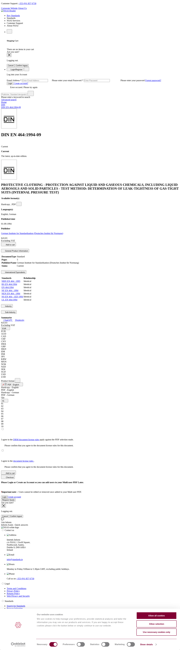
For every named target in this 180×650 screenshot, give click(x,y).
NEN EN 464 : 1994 (11, 293)
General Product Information (16, 251)
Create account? (20, 83)
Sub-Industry (9, 312)
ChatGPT (8, 320)
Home (4, 102)
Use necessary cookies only (156, 632)
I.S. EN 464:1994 (9, 300)
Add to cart (10, 245)
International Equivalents (14, 272)
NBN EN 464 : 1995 (11, 281)
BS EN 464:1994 (9, 284)
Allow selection (156, 624)
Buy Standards (13, 15)
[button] (5, 328)
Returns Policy (13, 593)
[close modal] (9, 55)
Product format (8, 381)
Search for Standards (16, 606)
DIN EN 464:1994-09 (11, 107)
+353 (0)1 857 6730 (27, 3)
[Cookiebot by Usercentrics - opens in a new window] (18, 644)
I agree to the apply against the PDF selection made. (37, 439)
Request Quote (8, 500)
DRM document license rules (26, 439)
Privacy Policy (13, 591)
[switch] (81, 644)
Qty (2, 397)
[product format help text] (17, 380)
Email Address (40, 80)
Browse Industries (15, 608)
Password (109, 80)
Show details (146, 644)
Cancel (11, 65)
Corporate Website (9, 8)
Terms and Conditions (16, 588)
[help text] (19, 204)
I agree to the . (17, 461)
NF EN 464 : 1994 (10, 290)
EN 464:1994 (8, 287)
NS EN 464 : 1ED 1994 (12, 296)
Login (10, 83)
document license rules (23, 461)
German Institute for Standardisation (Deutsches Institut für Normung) (32, 233)
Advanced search (8, 99)
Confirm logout (22, 65)
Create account (14, 497)
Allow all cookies (156, 615)
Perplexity (19, 320)
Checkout (9, 477)
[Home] (8, 11)
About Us (22, 8)
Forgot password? (153, 80)
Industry (8, 306)
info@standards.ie (15, 559)
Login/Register (16, 70)
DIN (3, 105)
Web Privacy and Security (18, 596)
